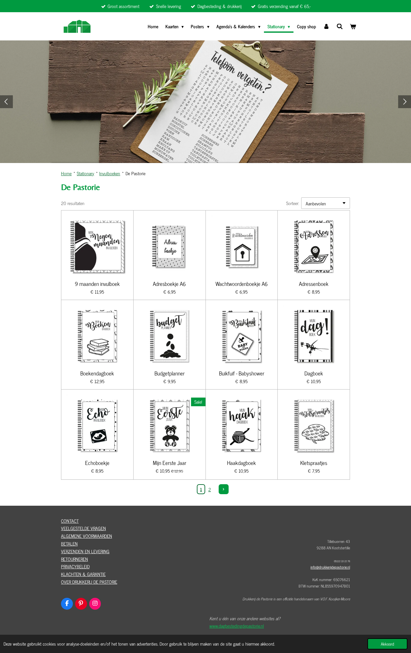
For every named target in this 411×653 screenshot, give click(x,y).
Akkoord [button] (387, 643)
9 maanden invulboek (97, 284)
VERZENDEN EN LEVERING (85, 551)
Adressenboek (313, 284)
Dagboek (313, 373)
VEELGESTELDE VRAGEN (83, 528)
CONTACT (70, 520)
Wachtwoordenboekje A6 (241, 284)
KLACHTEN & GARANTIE (83, 574)
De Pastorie (135, 173)
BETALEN (69, 543)
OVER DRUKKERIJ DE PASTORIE (89, 581)
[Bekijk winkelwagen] (353, 26)
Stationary (85, 173)
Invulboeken (109, 173)
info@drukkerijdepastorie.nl (330, 567)
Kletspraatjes (313, 463)
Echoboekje (97, 463)
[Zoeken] (339, 26)
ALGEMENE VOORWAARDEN (86, 535)
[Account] (326, 26)
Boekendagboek (97, 373)
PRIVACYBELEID (75, 566)
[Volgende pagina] (224, 489)
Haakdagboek (241, 463)
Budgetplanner (169, 373)
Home (66, 173)
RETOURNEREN (74, 559)
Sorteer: (292, 203)
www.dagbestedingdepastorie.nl (236, 625)
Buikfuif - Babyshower (241, 373)
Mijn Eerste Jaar (169, 463)
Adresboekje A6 (169, 284)
